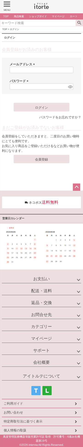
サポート (41, 350)
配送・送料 (41, 291)
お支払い (41, 279)
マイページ (41, 338)
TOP (4, 29)
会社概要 (41, 362)
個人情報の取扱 (15, 430)
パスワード (20, 81)
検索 (79, 23)
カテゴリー (41, 326)
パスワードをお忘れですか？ (60, 117)
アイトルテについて (41, 376)
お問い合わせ (13, 412)
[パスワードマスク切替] (70, 87)
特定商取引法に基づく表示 (23, 421)
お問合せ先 (41, 314)
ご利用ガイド (13, 403)
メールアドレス (23, 64)
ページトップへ (76, 187)
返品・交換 (41, 302)
